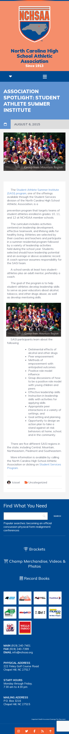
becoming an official (39, 523)
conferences (11, 530)
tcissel (16, 482)
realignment (43, 526)
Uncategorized (37, 482)
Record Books (36, 578)
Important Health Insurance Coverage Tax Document (48, 719)
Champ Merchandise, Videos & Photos (37, 564)
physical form (26, 526)
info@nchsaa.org (22, 652)
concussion (11, 526)
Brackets (36, 549)
